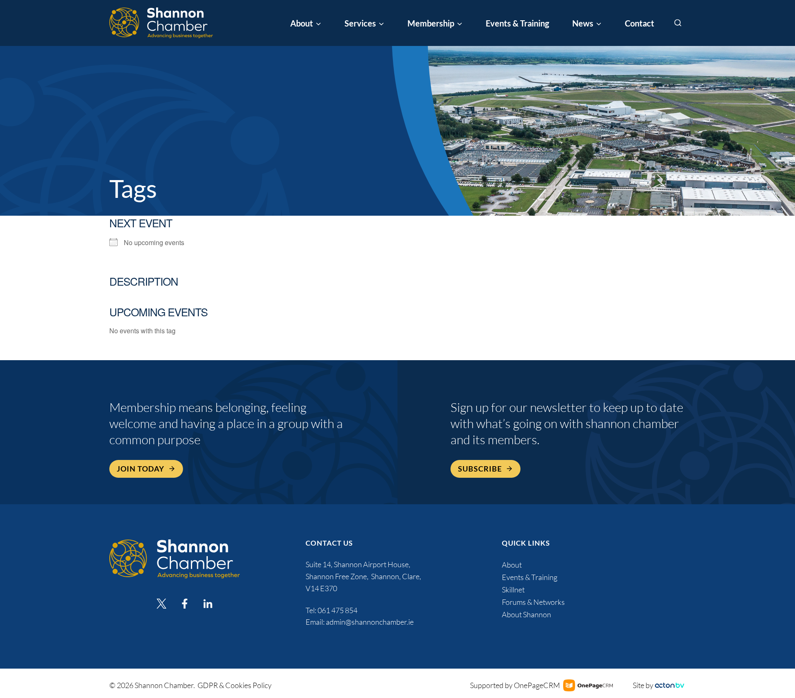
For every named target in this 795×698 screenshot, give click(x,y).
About (512, 564)
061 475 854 (338, 610)
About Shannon (526, 614)
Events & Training (517, 23)
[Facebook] (185, 604)
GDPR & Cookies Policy (235, 685)
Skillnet (513, 589)
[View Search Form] (678, 23)
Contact (639, 23)
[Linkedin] (208, 604)
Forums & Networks (533, 602)
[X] (161, 604)
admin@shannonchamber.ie (370, 621)
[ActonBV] (669, 685)
